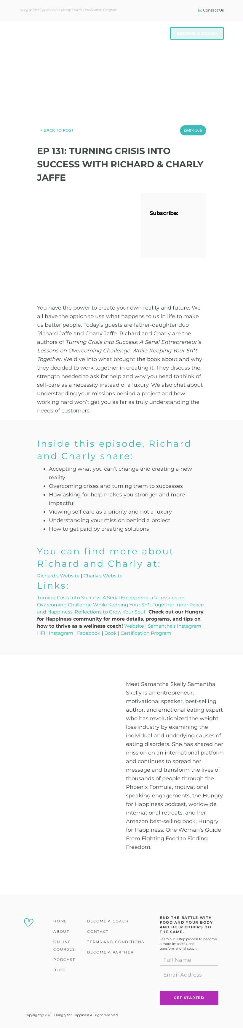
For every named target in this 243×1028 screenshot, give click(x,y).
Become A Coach (197, 33)
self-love (193, 130)
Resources (101, 33)
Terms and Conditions (115, 942)
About (67, 33)
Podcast (64, 959)
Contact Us (213, 10)
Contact (98, 931)
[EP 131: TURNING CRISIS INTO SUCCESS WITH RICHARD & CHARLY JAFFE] (84, 229)
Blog (59, 970)
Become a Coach (108, 921)
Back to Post (57, 130)
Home (60, 921)
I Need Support (145, 33)
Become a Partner (110, 952)
